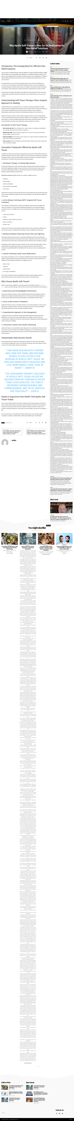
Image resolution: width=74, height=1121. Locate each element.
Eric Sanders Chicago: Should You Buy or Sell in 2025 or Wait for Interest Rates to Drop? (11, 432)
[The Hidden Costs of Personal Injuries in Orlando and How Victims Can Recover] (29, 1093)
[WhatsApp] (46, 57)
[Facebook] (63, 21)
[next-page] (38, 1066)
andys (30, 51)
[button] (71, 21)
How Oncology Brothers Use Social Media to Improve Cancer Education (64, 548)
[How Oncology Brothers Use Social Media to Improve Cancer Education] (64, 539)
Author (64, 553)
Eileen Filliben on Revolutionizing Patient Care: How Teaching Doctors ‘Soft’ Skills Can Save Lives (36, 432)
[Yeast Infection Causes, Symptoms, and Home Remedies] (28, 539)
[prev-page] (35, 1066)
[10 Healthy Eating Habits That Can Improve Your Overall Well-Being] (9, 539)
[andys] (27, 52)
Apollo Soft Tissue (8, 422)
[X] (67, 21)
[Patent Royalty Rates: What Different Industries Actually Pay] (4, 1093)
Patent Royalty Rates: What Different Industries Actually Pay (16, 1093)
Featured (52, 515)
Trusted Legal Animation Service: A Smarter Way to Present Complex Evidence (59, 70)
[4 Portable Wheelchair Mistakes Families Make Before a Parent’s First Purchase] (46, 539)
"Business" (52, 476)
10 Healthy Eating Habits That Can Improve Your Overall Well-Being (59, 79)
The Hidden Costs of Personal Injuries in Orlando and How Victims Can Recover (61, 478)
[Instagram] (65, 21)
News (51, 85)
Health (25, 40)
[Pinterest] (43, 57)
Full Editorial (10, 553)
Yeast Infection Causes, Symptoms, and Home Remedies (27, 548)
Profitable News (28, 1063)
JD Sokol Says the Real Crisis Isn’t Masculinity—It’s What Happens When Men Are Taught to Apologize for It (60, 518)
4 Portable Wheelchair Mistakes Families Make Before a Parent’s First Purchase (46, 548)
